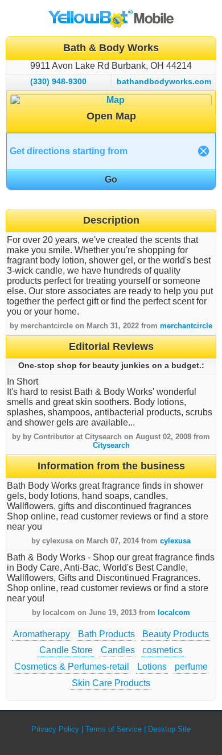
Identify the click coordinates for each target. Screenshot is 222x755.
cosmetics (162, 650)
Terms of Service (113, 729)
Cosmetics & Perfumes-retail (71, 666)
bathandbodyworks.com (164, 81)
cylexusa (175, 541)
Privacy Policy (55, 729)
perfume (191, 666)
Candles (118, 650)
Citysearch (111, 445)
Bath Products (106, 634)
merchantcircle (186, 325)
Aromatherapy (41, 634)
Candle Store (66, 650)
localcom (174, 612)
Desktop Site (169, 729)
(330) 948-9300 (58, 81)
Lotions (152, 666)
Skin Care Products (111, 683)
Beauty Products (175, 634)
